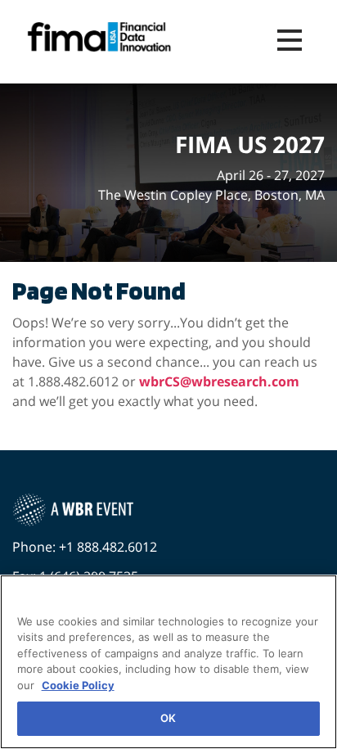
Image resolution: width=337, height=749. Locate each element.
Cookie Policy (78, 685)
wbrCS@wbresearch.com (219, 381)
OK (168, 717)
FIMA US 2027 (250, 145)
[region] (168, 662)
